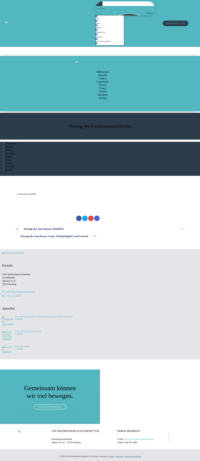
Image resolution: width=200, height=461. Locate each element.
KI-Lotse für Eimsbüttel (22, 346)
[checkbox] (109, 17)
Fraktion (103, 78)
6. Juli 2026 (19, 334)
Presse (102, 88)
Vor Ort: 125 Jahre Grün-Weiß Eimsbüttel (28, 331)
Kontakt (102, 98)
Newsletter (103, 95)
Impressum (120, 456)
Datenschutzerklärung (133, 456)
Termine (103, 91)
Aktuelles (102, 75)
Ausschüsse (103, 82)
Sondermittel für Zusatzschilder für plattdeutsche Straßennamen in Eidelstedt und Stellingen (44, 316)
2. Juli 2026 (19, 349)
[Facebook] (189, 50)
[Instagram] (180, 50)
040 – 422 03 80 (14, 295)
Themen (103, 85)
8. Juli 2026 (19, 319)
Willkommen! (102, 72)
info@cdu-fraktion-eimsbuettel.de (21, 291)
